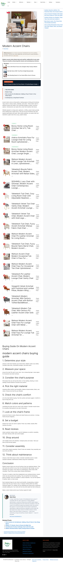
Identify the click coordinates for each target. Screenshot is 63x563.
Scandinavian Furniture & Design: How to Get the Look (19, 526)
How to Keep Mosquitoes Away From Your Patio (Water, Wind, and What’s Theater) (53, 26)
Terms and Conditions (36, 559)
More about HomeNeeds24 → (16, 516)
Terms (44, 551)
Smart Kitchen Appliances (29, 542)
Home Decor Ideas (27, 547)
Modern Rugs (8, 92)
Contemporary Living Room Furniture (14, 97)
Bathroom (21, 2)
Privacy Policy (55, 549)
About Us (34, 561)
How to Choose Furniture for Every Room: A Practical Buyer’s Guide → (21, 84)
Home (9, 2)
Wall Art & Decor (27, 549)
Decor (35, 2)
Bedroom (28, 2)
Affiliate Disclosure (54, 559)
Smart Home (42, 2)
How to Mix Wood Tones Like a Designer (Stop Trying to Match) (22, 66)
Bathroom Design (27, 545)
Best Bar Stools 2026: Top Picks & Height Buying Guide (20, 71)
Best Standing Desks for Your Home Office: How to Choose (21, 75)
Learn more (15, 55)
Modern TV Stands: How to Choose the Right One (18, 525)
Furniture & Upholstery (28, 553)
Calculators (58, 2)
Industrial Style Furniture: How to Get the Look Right (14, 531)
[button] (8, 6)
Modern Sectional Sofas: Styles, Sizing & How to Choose (20, 528)
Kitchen (13, 2)
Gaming (50, 2)
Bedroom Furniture (27, 551)
